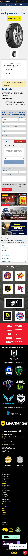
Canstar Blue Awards (6, 520)
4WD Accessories (6, 490)
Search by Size (5, 476)
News (3, 510)
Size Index (4, 519)
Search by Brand (5, 478)
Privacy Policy (5, 186)
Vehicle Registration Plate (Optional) (8, 169)
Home (3, 10)
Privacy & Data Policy (10, 549)
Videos (4, 512)
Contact (4, 505)
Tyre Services (5, 497)
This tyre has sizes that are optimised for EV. (13, 84)
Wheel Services (5, 499)
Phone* (9, 126)
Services (4, 489)
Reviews (4, 514)
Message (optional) (6, 174)
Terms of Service (14, 186)
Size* (3, 117)
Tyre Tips (4, 481)
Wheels (4, 483)
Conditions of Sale (18, 549)
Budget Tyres (5, 522)
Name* (4, 122)
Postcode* (4, 136)
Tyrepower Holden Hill (15, 5)
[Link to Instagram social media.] (15, 553)
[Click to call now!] (16, 1)
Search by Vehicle (6, 474)
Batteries (4, 492)
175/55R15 (23, 245)
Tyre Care (4, 480)
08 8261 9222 (8, 441)
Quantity (21, 117)
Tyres (3, 473)
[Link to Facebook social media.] (12, 553)
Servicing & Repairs (6, 496)
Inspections (4, 494)
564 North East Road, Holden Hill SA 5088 (14, 437)
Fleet (3, 508)
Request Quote (6, 189)
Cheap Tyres (4, 524)
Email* (3, 131)
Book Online (5, 506)
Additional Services (6, 501)
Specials (4, 503)
